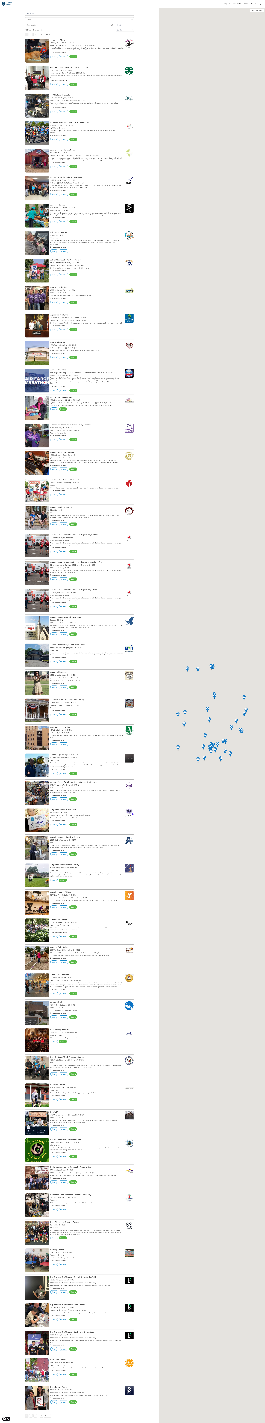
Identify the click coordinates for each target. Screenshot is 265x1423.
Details (54, 57)
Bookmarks (237, 4)
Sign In (253, 4)
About (246, 4)
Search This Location (257, 10)
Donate (73, 57)
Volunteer (63, 57)
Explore (227, 4)
